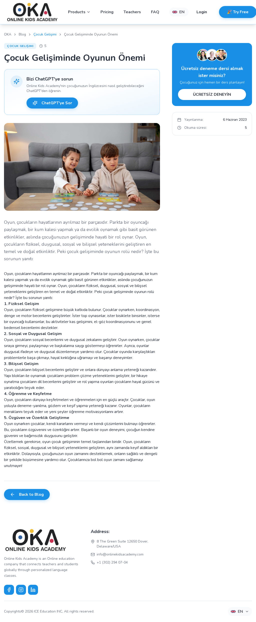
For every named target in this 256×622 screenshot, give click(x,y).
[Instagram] (21, 590)
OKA (7, 34)
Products (77, 12)
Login (201, 12)
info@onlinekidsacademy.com (120, 554)
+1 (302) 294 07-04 (112, 562)
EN (181, 12)
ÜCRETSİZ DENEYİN (212, 94)
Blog (22, 34)
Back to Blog (31, 494)
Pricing (107, 12)
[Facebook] (9, 590)
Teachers (132, 12)
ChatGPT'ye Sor (57, 103)
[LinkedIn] (33, 590)
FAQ (155, 12)
